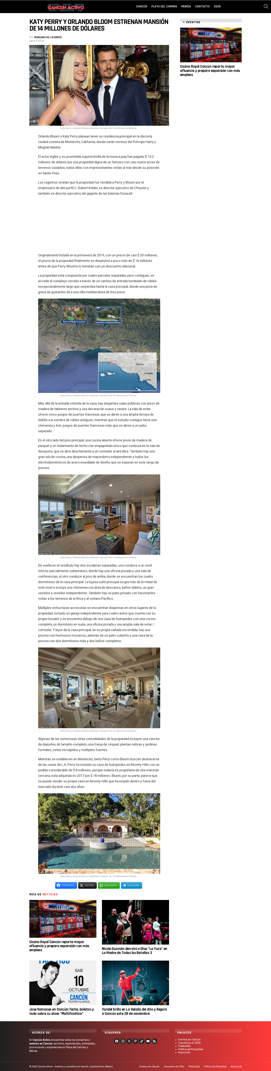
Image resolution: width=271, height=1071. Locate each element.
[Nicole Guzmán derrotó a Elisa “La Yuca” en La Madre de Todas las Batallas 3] (135, 922)
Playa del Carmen (164, 6)
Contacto (202, 6)
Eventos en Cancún (189, 1039)
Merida (186, 6)
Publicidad (184, 1045)
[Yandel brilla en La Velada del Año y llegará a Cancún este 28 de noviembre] (135, 983)
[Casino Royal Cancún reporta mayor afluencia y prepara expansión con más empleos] (62, 919)
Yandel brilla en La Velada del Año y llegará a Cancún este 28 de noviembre (134, 1011)
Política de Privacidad (190, 1049)
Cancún (141, 6)
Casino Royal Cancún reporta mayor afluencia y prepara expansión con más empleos (59, 946)
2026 (217, 6)
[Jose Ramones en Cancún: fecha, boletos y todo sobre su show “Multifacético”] (62, 983)
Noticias (50, 894)
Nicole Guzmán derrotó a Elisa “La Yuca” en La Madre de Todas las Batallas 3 (134, 950)
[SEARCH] (266, 6)
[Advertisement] (99, 226)
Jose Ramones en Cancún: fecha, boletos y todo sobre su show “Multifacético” (61, 1011)
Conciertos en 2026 (189, 1042)
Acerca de (184, 1052)
